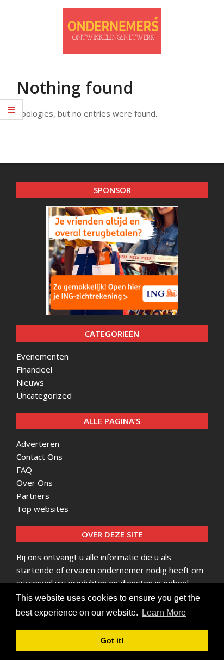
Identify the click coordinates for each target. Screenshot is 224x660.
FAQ (24, 469)
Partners (32, 495)
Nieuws (30, 382)
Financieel (34, 369)
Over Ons (34, 482)
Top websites (42, 508)
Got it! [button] (112, 640)
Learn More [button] (164, 612)
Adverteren (37, 443)
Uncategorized (44, 395)
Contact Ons (39, 456)
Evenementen (42, 356)
